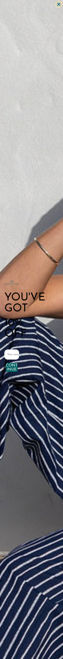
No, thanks (11, 378)
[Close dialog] (59, 4)
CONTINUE (12, 367)
